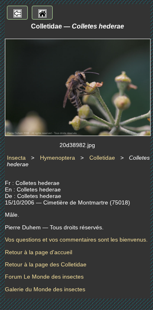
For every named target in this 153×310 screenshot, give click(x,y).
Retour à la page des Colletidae (45, 264)
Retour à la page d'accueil (38, 252)
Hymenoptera (57, 157)
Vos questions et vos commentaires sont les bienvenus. (76, 239)
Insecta (16, 157)
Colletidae (102, 157)
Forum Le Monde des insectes (44, 276)
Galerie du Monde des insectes (45, 289)
